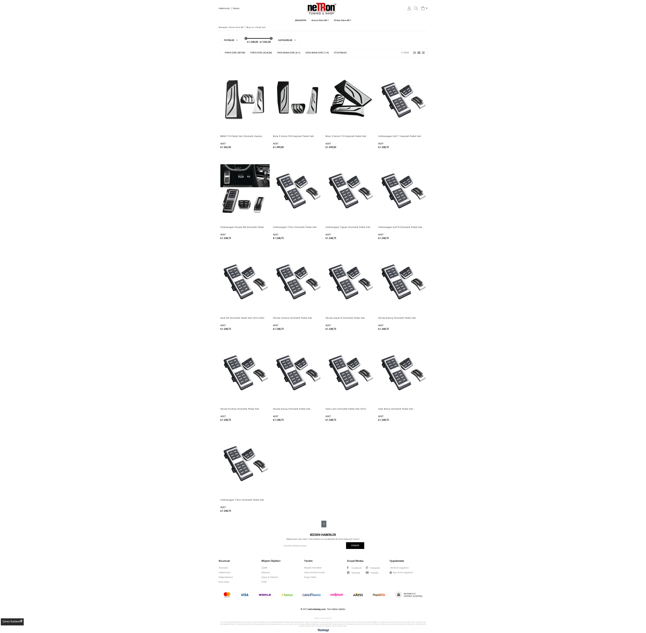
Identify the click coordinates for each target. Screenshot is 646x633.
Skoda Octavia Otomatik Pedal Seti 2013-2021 (292, 318)
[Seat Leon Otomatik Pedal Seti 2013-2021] (350, 371)
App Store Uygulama (403, 572)
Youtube (374, 573)
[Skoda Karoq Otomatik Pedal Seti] (297, 371)
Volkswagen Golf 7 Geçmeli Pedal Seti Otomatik (399, 136)
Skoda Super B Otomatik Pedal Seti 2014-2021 (345, 318)
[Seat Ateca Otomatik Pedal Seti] (402, 371)
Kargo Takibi (310, 577)
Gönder (355, 545)
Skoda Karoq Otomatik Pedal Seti (292, 409)
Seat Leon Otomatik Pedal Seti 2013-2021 (346, 409)
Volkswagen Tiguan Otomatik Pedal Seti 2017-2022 (348, 227)
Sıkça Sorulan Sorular (314, 572)
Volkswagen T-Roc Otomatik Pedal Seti (295, 227)
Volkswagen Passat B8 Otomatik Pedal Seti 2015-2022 (242, 227)
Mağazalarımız (226, 577)
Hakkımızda (224, 8)
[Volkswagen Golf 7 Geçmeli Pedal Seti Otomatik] (402, 98)
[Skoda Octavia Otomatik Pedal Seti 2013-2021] (297, 280)
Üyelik (264, 567)
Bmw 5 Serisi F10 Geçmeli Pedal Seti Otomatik (346, 136)
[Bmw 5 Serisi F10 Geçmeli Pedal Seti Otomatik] (350, 98)
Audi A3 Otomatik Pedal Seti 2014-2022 (242, 318)
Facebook (356, 568)
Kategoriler (285, 40)
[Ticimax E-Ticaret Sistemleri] (323, 630)
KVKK (264, 582)
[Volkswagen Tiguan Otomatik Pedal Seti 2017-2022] (350, 189)
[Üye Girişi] (409, 8)
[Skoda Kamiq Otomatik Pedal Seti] (402, 280)
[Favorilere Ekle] (245, 105)
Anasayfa (223, 567)
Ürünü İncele (257, 105)
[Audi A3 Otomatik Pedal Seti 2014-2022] (245, 280)
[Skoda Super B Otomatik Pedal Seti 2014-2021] (350, 280)
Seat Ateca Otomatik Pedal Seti (395, 409)
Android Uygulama (399, 567)
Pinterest (355, 573)
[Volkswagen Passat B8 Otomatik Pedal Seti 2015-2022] (245, 189)
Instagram (375, 568)
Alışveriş (265, 572)
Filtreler (229, 40)
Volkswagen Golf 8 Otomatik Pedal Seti (400, 227)
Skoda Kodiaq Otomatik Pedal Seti (239, 409)
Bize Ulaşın (224, 582)
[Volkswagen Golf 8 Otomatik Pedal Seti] (402, 189)
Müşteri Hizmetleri (313, 567)
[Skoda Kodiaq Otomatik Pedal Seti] (245, 371)
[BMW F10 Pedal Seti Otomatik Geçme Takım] (245, 98)
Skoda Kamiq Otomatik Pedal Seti (397, 318)
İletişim (236, 8)
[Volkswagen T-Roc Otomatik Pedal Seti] (297, 189)
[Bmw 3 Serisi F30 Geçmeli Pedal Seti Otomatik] (297, 98)
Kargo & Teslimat (269, 577)
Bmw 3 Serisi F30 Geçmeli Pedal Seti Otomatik (293, 136)
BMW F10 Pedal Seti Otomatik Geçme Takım (241, 136)
